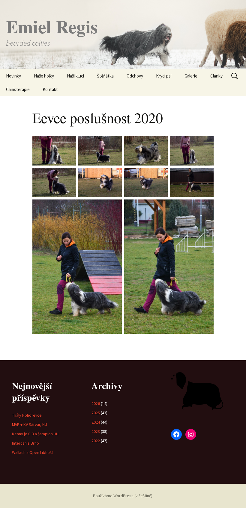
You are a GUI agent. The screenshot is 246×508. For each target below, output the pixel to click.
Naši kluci (75, 76)
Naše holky (44, 76)
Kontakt (50, 89)
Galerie (190, 76)
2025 (96, 412)
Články (216, 76)
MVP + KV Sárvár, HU (29, 424)
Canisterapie (18, 89)
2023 (96, 431)
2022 (96, 440)
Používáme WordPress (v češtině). (123, 495)
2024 (96, 422)
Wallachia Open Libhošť (32, 452)
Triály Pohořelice (27, 415)
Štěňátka (105, 76)
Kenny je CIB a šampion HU (35, 434)
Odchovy (135, 76)
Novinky (13, 76)
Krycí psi (164, 76)
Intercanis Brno (25, 443)
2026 (96, 403)
